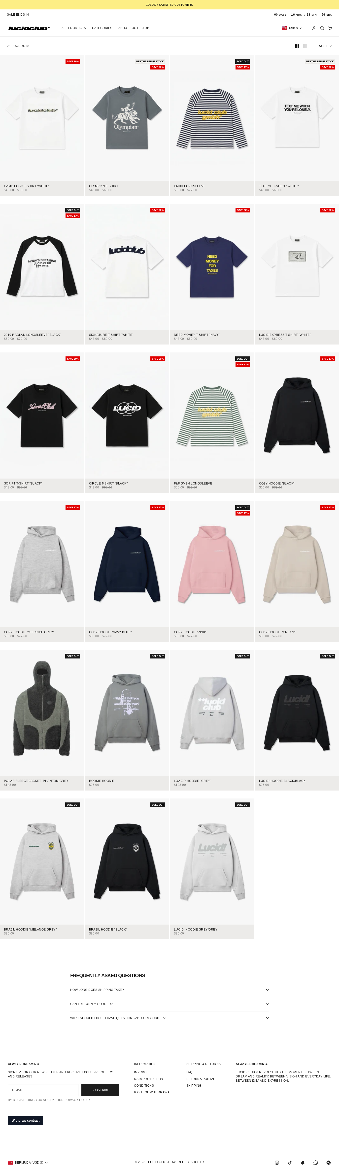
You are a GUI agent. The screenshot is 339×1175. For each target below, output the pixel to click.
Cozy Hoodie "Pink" (190, 632)
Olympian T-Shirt (103, 186)
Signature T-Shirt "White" (111, 335)
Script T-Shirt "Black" (23, 484)
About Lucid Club (133, 28)
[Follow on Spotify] (328, 1162)
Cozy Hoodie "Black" (277, 484)
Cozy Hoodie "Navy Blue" (110, 632)
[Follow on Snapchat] (302, 1162)
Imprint (140, 1072)
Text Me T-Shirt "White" (279, 186)
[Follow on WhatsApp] (315, 1162)
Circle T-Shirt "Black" (108, 484)
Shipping (194, 1085)
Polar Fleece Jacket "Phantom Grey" (36, 781)
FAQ (189, 1072)
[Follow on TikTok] (289, 1162)
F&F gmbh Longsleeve (193, 484)
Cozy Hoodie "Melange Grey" (29, 632)
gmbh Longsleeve (189, 186)
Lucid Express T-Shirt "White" (285, 335)
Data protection (148, 1079)
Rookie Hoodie (101, 781)
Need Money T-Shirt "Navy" (197, 335)
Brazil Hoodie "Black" (108, 930)
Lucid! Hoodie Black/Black (282, 781)
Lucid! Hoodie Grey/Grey (195, 930)
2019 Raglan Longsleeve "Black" (32, 335)
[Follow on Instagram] (276, 1162)
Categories (102, 28)
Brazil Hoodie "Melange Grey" (30, 930)
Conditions (144, 1085)
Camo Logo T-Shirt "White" (26, 186)
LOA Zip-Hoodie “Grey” (192, 781)
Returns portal (200, 1079)
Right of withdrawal (152, 1092)
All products (74, 28)
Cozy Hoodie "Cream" (277, 632)
